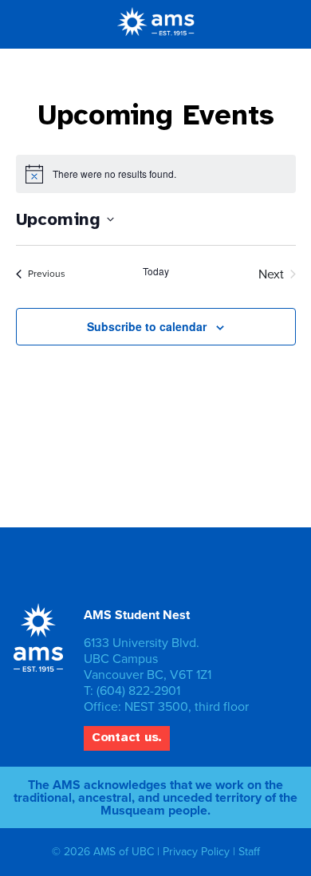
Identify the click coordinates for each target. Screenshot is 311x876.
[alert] (156, 174)
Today (156, 271)
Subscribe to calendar (147, 326)
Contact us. (127, 737)
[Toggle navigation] (275, 24)
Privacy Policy (196, 851)
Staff (249, 851)
